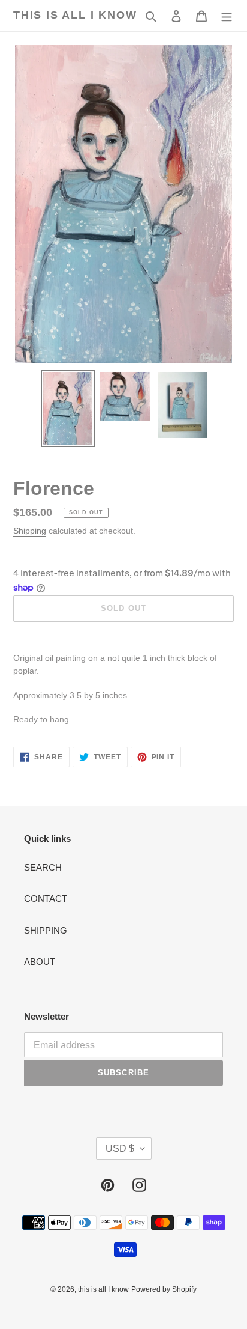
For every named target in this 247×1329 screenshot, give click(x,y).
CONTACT (45, 898)
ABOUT (39, 961)
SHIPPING (45, 930)
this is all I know (75, 15)
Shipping (29, 530)
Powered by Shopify (164, 1289)
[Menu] (226, 16)
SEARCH (43, 867)
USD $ (120, 1148)
